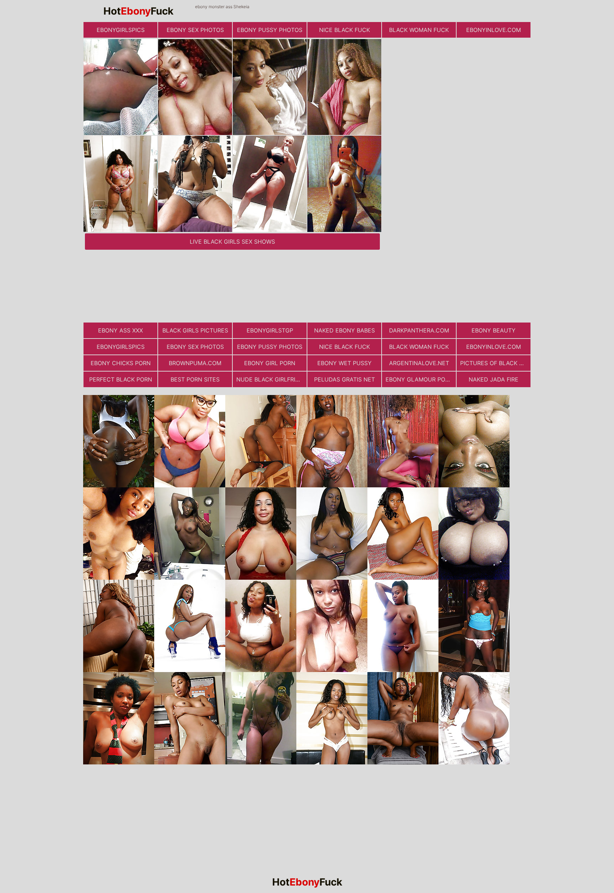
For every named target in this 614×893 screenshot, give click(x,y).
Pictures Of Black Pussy (495, 363)
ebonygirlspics (121, 29)
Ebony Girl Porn (269, 363)
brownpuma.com (195, 363)
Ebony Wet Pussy (344, 363)
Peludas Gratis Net (344, 379)
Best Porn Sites (195, 379)
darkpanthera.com (419, 330)
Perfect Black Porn (120, 379)
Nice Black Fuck (344, 29)
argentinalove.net (419, 363)
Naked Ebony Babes (344, 330)
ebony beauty (494, 330)
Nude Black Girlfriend (271, 379)
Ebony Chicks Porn (121, 363)
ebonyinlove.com (493, 29)
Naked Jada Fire (493, 379)
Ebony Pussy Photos (269, 29)
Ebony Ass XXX (120, 330)
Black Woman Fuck (419, 29)
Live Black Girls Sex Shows (232, 241)
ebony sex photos (195, 29)
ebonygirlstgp (270, 330)
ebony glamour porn (419, 379)
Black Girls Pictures (195, 330)
